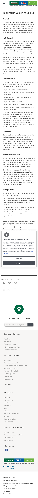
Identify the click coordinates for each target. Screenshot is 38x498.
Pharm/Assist (8, 392)
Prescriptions (7, 339)
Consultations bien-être (11, 350)
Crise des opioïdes (9, 374)
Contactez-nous (8, 437)
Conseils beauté (8, 379)
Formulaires (7, 405)
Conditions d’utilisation (9, 488)
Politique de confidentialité (11, 486)
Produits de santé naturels (11, 413)
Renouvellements (9, 440)
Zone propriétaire (8, 494)
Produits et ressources (12, 355)
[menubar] (6, 449)
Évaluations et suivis (10, 344)
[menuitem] (6, 450)
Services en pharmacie (12, 334)
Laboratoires (7, 411)
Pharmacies (6, 491)
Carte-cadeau (8, 376)
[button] (3, 283)
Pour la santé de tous (9, 478)
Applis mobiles (8, 360)
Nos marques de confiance (11, 368)
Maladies (6, 403)
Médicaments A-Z (9, 422)
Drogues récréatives (10, 419)
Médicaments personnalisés (12, 347)
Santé (5, 408)
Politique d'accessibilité (10, 480)
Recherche (7, 397)
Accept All (19, 263)
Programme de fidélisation (11, 371)
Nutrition (6, 416)
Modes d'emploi (8, 400)
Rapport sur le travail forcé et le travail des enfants (18, 483)
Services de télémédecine (11, 363)
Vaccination (7, 341)
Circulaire (7, 385)
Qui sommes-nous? (9, 432)
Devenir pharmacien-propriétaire (13, 435)
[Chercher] (30, 324)
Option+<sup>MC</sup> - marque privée (15, 366)
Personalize (19, 258)
